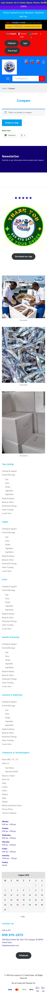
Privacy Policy (7, 809)
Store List (5, 779)
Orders (4, 791)
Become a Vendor (8, 776)
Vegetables (9, 491)
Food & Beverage (8, 475)
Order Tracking (7, 510)
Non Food (12, 51)
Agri (25, 43)
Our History (9, 768)
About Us (5, 763)
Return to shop (12, 123)
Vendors (5, 794)
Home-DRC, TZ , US (10, 759)
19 (17, 900)
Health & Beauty (8, 499)
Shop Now (23, 25)
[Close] (45, 2)
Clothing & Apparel (9, 471)
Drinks (7, 487)
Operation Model (11, 772)
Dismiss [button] (23, 6)
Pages (4, 798)
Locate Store (6, 513)
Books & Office (8, 502)
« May (22, 917)
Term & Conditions (9, 813)
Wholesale (23, 955)
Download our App (23, 256)
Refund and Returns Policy (12, 806)
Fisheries (12, 43)
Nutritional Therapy (9, 506)
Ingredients (9, 494)
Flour (7, 483)
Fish (6, 480)
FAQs (4, 783)
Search (42, 78)
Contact (5, 787)
